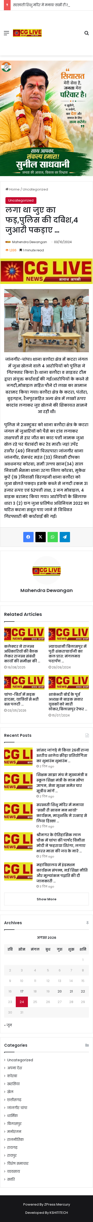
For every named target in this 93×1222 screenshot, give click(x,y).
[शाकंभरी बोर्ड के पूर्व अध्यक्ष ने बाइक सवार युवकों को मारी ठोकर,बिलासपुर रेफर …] (69, 682)
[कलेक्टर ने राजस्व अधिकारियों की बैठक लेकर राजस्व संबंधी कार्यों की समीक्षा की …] (24, 634)
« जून (8, 1025)
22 (83, 991)
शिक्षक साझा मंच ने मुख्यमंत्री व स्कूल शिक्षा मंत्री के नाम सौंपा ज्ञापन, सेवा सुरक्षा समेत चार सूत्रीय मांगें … (61, 783)
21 (71, 991)
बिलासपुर (14, 1123)
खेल (10, 1092)
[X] (40, 537)
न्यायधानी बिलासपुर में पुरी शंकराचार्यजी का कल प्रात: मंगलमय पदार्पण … (68, 654)
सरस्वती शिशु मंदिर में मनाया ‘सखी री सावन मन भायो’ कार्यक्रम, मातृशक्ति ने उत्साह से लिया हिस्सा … (61, 813)
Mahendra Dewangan (29, 242)
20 (60, 991)
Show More (46, 899)
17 (21, 991)
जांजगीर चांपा (17, 1107)
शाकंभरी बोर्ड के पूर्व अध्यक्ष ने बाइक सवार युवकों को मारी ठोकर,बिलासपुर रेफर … (68, 702)
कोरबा (12, 1076)
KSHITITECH (59, 1212)
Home (14, 189)
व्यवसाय (13, 1171)
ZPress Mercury (57, 1204)
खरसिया (13, 1084)
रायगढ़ (12, 1147)
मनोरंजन (14, 1131)
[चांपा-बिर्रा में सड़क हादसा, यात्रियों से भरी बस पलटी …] (24, 682)
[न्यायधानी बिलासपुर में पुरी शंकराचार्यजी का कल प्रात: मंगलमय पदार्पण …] (69, 634)
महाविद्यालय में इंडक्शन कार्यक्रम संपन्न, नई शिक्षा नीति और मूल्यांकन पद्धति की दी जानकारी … (62, 873)
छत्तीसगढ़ (14, 1099)
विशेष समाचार (17, 1163)
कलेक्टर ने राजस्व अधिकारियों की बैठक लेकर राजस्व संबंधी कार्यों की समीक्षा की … (22, 654)
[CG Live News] (27, 33)
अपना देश (14, 1068)
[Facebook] (28, 537)
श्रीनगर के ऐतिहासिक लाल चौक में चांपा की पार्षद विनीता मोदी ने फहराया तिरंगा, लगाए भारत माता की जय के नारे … (61, 843)
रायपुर (12, 1155)
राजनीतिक (15, 1139)
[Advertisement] (61, 29)
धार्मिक (12, 1115)
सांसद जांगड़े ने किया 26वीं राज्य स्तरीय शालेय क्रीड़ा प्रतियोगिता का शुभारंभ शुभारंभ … (62, 755)
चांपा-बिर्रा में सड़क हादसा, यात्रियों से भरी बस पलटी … (21, 699)
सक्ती (11, 1179)
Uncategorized (35, 189)
